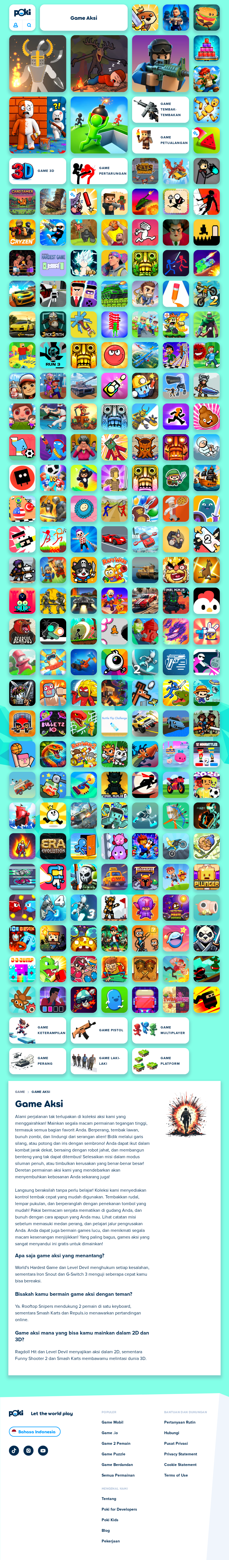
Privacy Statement (180, 1454)
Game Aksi (41, 1092)
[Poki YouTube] (43, 1451)
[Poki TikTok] (14, 1451)
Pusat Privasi (176, 1444)
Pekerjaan (111, 1541)
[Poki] (22, 12)
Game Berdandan (117, 1465)
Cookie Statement (180, 1465)
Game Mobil (112, 1422)
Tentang (109, 1499)
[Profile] (15, 25)
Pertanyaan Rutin (179, 1422)
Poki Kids (110, 1520)
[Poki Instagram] (28, 1451)
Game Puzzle (113, 1454)
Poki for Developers (119, 1509)
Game (20, 1092)
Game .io (110, 1433)
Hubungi (171, 1433)
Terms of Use (176, 1475)
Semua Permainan (118, 1475)
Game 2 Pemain (116, 1444)
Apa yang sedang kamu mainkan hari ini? (28, 25)
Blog (106, 1531)
